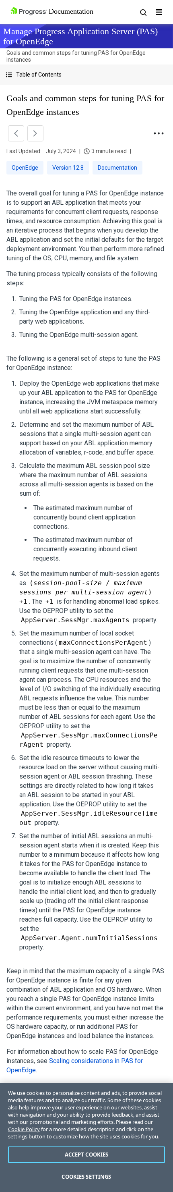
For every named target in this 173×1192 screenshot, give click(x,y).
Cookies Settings (86, 1176)
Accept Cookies (87, 1154)
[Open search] (143, 12)
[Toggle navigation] (159, 12)
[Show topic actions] (158, 133)
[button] (86, 74)
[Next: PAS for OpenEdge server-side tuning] (35, 133)
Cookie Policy (24, 1129)
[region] (86, 1137)
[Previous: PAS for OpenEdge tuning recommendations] (16, 133)
